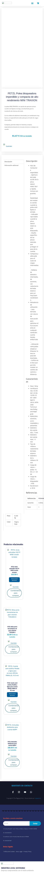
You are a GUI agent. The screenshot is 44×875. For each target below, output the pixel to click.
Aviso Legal (19, 851)
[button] (32, 3)
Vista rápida (14, 563)
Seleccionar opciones (14, 579)
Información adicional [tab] (11, 165)
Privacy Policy (27, 851)
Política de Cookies (9, 851)
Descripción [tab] (8, 161)
